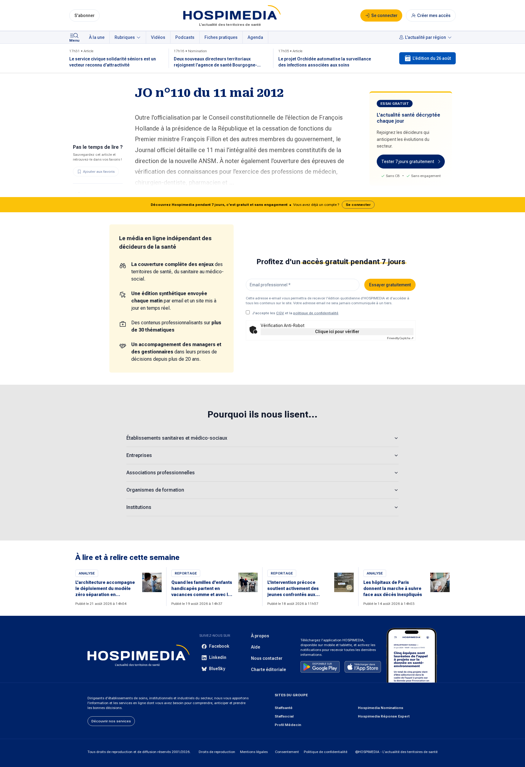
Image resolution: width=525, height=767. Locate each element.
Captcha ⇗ (400, 338)
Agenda (255, 37)
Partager (86, 194)
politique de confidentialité (315, 313)
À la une (97, 37)
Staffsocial (284, 716)
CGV (280, 313)
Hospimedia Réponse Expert (384, 716)
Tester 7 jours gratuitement (407, 161)
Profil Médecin (288, 725)
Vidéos (158, 37)
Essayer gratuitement (390, 284)
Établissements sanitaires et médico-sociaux (176, 438)
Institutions (138, 507)
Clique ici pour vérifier (337, 331)
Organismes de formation (155, 490)
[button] (262, 204)
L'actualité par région (425, 37)
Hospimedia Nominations (380, 708)
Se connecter (358, 205)
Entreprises (139, 455)
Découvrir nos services (111, 721)
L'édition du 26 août (432, 58)
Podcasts (184, 37)
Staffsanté (284, 708)
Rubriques (125, 37)
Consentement (287, 752)
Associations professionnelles (160, 473)
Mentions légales (254, 752)
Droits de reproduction (217, 752)
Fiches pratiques (221, 37)
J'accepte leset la (295, 313)
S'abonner (84, 15)
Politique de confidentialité (325, 752)
